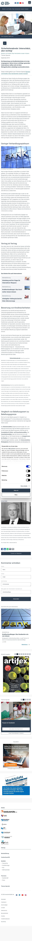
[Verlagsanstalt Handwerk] (16, 837)
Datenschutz (4, 910)
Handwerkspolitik (5, 857)
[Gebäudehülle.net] (16, 811)
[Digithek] (16, 842)
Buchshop (3, 921)
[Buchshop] (16, 833)
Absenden (16, 599)
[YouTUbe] (20, 3)
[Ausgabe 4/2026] (16, 674)
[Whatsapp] (7, 549)
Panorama (3, 876)
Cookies (3, 916)
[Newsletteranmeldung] (16, 756)
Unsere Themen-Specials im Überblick (16, 733)
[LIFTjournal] (16, 828)
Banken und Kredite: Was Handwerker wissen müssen (15, 9)
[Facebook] (15, 3)
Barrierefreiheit (4, 913)
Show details (24, 486)
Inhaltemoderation (5, 918)
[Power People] (16, 816)
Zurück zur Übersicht (16, 553)
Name (2, 566)
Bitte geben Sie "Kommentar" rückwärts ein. (11, 589)
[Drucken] (10, 549)
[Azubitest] (16, 824)
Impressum (3, 902)
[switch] (28, 471)
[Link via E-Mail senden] (13, 549)
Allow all (16, 490)
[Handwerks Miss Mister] (16, 820)
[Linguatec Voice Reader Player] (4, 43)
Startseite (3, 899)
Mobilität (3, 861)
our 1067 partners (11, 448)
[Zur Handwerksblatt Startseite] (5, 3)
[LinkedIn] (18, 3)
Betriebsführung (5, 853)
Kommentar (4, 581)
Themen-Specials (5, 886)
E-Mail (2, 573)
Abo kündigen (4, 904)
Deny (16, 494)
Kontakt (3, 907)
